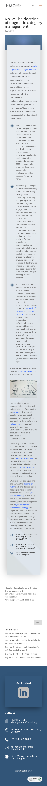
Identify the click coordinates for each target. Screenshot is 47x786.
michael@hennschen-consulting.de (22, 747)
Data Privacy (27, 771)
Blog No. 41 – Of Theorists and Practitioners (23, 657)
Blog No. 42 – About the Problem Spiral (21, 654)
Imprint (18, 771)
